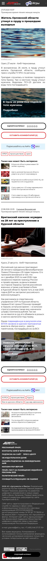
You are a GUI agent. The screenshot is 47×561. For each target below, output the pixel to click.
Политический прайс (13, 476)
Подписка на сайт (11, 454)
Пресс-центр (29, 454)
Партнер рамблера (35, 549)
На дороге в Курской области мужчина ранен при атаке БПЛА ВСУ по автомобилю (26, 414)
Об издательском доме (14, 458)
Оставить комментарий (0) (24, 135)
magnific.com (7, 258)
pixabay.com (6, 59)
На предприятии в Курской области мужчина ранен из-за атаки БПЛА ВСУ (25, 429)
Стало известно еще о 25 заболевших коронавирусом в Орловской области (25, 196)
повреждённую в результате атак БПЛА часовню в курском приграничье (21, 322)
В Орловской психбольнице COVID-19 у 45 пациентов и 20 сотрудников (27, 181)
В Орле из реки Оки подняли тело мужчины (22, 103)
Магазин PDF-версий (12, 467)
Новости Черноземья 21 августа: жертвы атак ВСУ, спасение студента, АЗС (20, 345)
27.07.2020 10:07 (7, 10)
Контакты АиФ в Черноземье (17, 451)
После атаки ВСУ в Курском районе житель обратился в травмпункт (24, 421)
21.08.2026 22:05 (7, 209)
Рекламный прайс (11, 447)
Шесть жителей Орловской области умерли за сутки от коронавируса (25, 173)
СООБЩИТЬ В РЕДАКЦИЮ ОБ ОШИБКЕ (20, 479)
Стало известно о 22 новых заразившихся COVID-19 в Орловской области (27, 188)
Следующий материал (22, 554)
